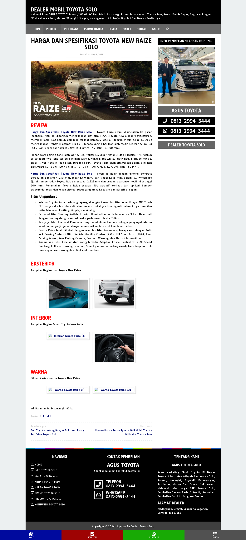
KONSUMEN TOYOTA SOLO (50, 504)
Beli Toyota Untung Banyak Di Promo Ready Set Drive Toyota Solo (58, 430)
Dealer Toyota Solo (142, 526)
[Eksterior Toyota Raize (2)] (114, 293)
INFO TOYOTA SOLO (46, 470)
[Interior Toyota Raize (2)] (114, 348)
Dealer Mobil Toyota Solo (64, 9)
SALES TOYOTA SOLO (46, 475)
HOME (38, 464)
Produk (47, 416)
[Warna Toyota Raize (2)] (114, 390)
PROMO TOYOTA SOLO (47, 493)
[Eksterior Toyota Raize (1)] (68, 293)
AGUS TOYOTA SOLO (186, 465)
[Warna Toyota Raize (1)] (68, 390)
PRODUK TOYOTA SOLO (48, 498)
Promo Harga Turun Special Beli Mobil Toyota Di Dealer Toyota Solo (123, 430)
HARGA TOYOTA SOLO (47, 487)
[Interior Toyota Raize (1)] (68, 336)
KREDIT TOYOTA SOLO (47, 481)
